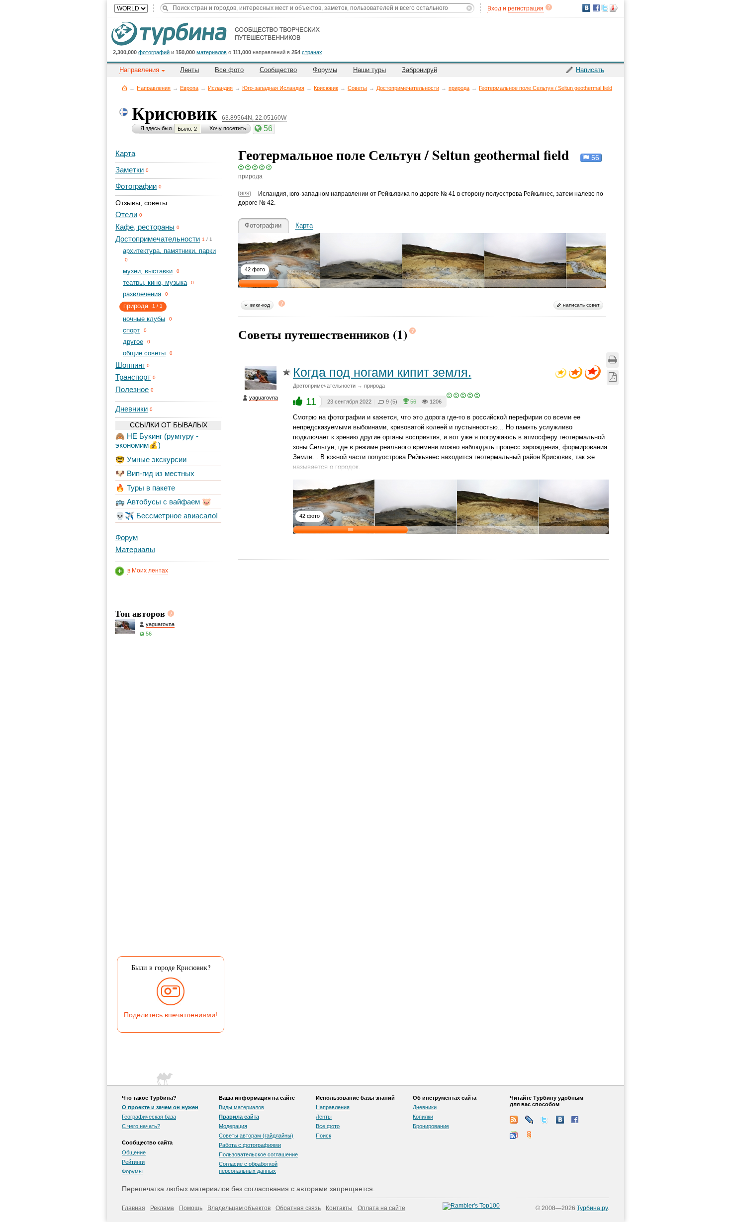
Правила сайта (239, 1117)
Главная (124, 87)
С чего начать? (141, 1126)
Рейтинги (133, 1162)
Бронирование (431, 1126)
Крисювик (326, 88)
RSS (514, 1120)
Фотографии (136, 186)
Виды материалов (241, 1107)
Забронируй (419, 70)
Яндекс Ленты (529, 1135)
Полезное (132, 389)
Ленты (189, 70)
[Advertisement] (167, 800)
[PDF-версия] (613, 377)
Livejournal (529, 1120)
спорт (131, 330)
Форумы (325, 70)
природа (459, 88)
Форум (126, 537)
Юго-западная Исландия (273, 88)
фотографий (154, 52)
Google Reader (514, 1135)
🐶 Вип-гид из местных (154, 473)
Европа (189, 88)
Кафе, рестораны (145, 227)
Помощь (190, 1208)
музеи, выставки (148, 271)
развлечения (142, 294)
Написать (590, 70)
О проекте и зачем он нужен (160, 1107)
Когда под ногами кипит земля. (382, 372)
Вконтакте (560, 1120)
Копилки (423, 1117)
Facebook (575, 1120)
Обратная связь (298, 1208)
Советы (357, 88)
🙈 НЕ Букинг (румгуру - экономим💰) (156, 440)
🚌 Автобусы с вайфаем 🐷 (163, 501)
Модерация (233, 1126)
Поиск (323, 1136)
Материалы (135, 549)
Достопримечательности (407, 88)
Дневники (131, 409)
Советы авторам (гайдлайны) (256, 1136)
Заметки (129, 169)
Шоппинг (130, 365)
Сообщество (278, 70)
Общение (134, 1152)
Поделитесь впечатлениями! (170, 1015)
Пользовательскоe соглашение (258, 1154)
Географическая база (149, 1117)
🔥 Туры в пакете (145, 488)
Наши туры (369, 70)
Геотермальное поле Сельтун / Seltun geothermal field (545, 88)
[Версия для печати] (612, 360)
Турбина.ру (592, 1208)
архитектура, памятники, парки (169, 250)
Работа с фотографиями (250, 1145)
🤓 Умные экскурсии (150, 459)
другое (133, 341)
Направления (154, 88)
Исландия (220, 88)
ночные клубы (144, 319)
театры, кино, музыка (155, 282)
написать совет (581, 305)
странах (312, 52)
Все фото (229, 70)
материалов (211, 52)
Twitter (544, 1120)
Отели (126, 214)
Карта (125, 153)
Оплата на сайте (381, 1208)
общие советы (144, 353)
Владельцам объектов (239, 1208)
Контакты (339, 1208)
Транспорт (133, 377)
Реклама (162, 1208)
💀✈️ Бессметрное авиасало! (166, 515)
